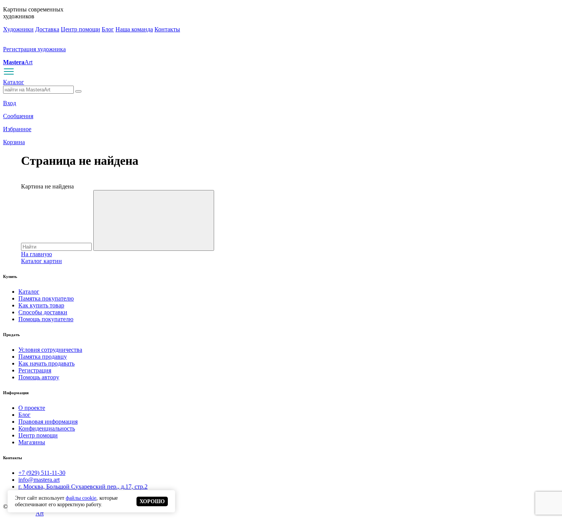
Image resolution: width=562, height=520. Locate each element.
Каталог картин (41, 261)
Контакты (167, 29)
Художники (18, 29)
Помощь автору (38, 377)
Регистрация (34, 370)
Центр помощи (80, 29)
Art (17, 62)
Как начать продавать (46, 363)
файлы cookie (81, 498)
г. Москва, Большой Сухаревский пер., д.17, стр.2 (83, 486)
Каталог (13, 82)
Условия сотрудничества (50, 349)
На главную (36, 254)
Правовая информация (48, 421)
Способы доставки (42, 312)
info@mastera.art (39, 479)
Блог (108, 29)
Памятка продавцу (42, 356)
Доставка (47, 29)
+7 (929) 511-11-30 (41, 473)
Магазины (31, 442)
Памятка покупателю (46, 298)
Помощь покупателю (45, 319)
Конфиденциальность (46, 428)
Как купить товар (41, 305)
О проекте (31, 408)
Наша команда (134, 29)
